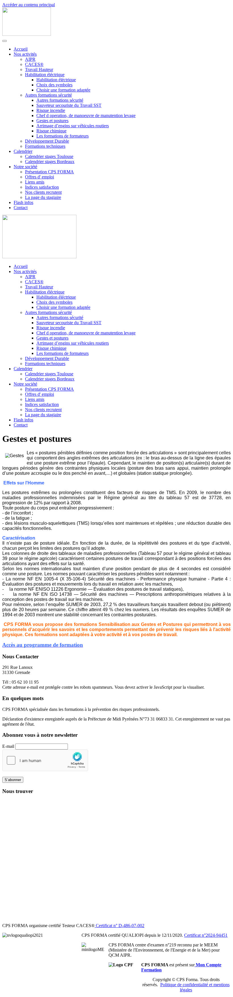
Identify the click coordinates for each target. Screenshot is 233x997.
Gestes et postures (52, 120)
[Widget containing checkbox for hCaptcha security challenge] (45, 760)
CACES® (34, 64)
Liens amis (34, 182)
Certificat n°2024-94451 (206, 935)
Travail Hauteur (39, 69)
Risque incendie (50, 110)
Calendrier (23, 151)
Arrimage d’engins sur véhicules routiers (72, 125)
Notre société (25, 166)
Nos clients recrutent (43, 192)
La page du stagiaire (43, 197)
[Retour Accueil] (26, 34)
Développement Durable (47, 141)
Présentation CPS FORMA (49, 171)
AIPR (30, 59)
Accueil (21, 49)
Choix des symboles (54, 84)
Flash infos (23, 202)
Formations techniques (45, 146)
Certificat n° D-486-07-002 (119, 925)
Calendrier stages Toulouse (49, 156)
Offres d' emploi (39, 176)
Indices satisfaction (42, 187)
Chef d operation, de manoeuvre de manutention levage (86, 115)
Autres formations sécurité (48, 95)
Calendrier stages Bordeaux (49, 161)
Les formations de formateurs (62, 136)
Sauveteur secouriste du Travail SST (68, 105)
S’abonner (13, 780)
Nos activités (25, 54)
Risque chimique (51, 130)
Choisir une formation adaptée (63, 90)
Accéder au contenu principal (28, 4)
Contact (21, 207)
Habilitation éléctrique (45, 74)
